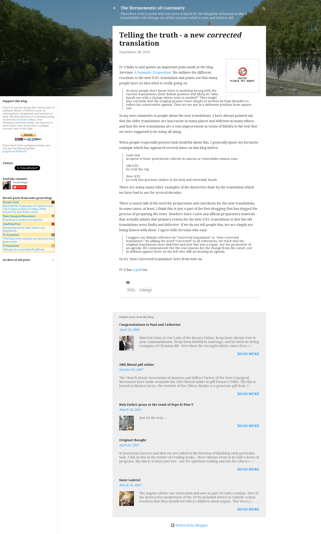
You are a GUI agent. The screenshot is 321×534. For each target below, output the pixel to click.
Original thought (132, 440)
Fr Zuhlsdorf (11, 235)
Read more (248, 354)
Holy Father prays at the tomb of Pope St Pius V (156, 404)
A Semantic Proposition (152, 72)
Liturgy (145, 290)
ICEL (131, 290)
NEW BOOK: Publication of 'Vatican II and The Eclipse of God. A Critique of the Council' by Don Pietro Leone (28, 209)
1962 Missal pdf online (136, 364)
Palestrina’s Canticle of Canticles (22, 219)
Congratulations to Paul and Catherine (150, 324)
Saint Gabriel (129, 480)
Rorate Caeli (11, 202)
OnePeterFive (11, 224)
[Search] (264, 9)
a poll (137, 270)
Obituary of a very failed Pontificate (23, 249)
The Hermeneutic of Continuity (153, 8)
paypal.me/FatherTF (15, 151)
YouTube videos (26, 119)
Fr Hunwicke (11, 245)
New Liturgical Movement (19, 216)
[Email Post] (128, 283)
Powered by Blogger (191, 525)
